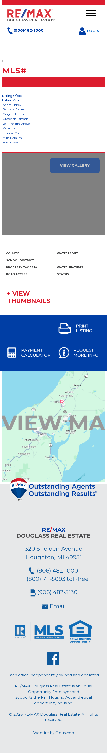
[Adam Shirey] (53, 105)
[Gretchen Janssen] (53, 119)
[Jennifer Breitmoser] (53, 123)
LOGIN (93, 30)
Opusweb (64, 732)
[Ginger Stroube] (53, 114)
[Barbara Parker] (53, 109)
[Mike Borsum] (53, 138)
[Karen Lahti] (53, 128)
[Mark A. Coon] (53, 133)
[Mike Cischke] (53, 142)
